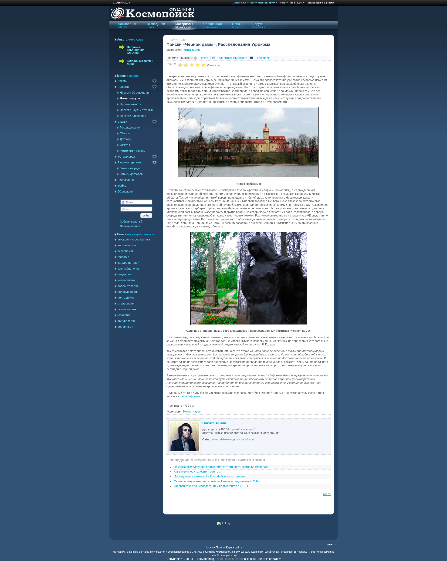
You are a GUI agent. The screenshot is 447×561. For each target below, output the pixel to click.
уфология (124, 315)
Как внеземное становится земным (197, 471)
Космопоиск (223, 551)
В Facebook (262, 58)
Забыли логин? (130, 226)
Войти (146, 215)
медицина (124, 274)
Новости (252, 2)
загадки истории (128, 262)
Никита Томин (190, 49)
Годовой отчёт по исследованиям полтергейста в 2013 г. (211, 486)
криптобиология (128, 268)
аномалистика (127, 245)
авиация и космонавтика (134, 239)
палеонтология (128, 286)
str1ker (257, 559)
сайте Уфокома (190, 396)
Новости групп (267, 2)
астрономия (126, 251)
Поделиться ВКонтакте (232, 58)
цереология (125, 326)
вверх (327, 494)
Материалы (239, 2)
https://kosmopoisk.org (224, 555)
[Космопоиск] (151, 18)
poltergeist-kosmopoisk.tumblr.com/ (233, 439)
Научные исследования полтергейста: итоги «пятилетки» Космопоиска (221, 467)
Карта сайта (234, 547)
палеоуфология (128, 292)
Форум (209, 547)
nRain (248, 559)
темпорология (127, 309)
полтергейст (126, 297)
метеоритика (126, 280)
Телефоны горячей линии (140, 62)
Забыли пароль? (131, 221)
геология (123, 257)
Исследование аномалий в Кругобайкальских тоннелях (210, 476)
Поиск (220, 547)
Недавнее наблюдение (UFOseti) (135, 50)
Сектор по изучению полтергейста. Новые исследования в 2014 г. (217, 481)
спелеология (126, 303)
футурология (126, 321)
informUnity (273, 559)
